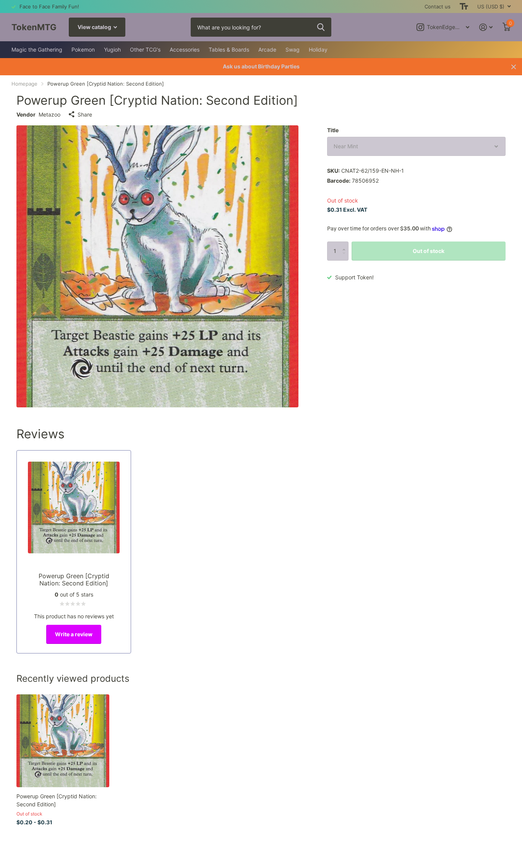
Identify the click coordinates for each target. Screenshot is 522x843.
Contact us (438, 6)
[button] (345, 244)
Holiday (318, 49)
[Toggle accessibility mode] (464, 6)
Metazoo (49, 114)
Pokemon (83, 49)
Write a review (73, 634)
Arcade (267, 49)
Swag (292, 49)
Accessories (184, 49)
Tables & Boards (229, 49)
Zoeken (320, 27)
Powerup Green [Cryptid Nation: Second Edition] (56, 800)
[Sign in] (486, 27)
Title (333, 130)
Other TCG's (145, 49)
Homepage (24, 84)
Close (513, 66)
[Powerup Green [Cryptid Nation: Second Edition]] (62, 740)
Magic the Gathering (36, 49)
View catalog (95, 27)
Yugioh (112, 49)
